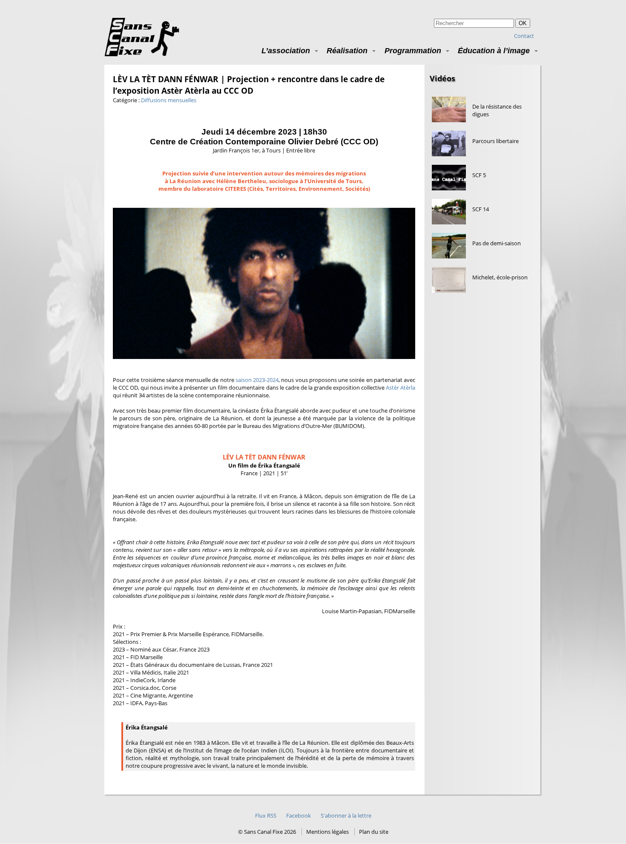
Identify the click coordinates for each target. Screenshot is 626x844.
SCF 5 (479, 175)
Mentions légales (327, 831)
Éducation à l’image (494, 50)
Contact (524, 36)
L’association (285, 50)
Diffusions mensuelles (168, 100)
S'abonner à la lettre (346, 815)
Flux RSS (265, 815)
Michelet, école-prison (500, 277)
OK (523, 23)
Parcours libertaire (495, 141)
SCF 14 (480, 209)
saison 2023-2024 (257, 380)
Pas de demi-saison (496, 243)
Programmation (413, 50)
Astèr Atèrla (400, 387)
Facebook (298, 815)
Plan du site (373, 831)
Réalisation (347, 50)
